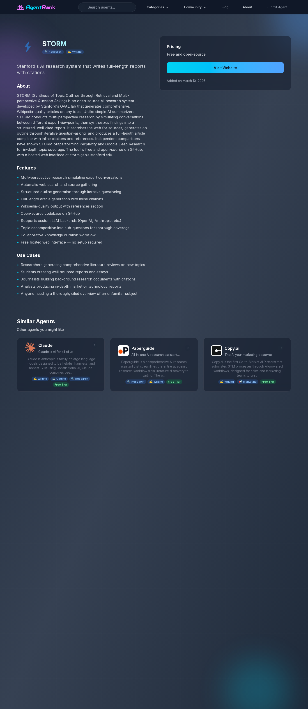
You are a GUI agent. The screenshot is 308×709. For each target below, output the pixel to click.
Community (193, 7)
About (247, 7)
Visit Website (225, 67)
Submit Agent (277, 7)
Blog (224, 7)
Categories (155, 7)
